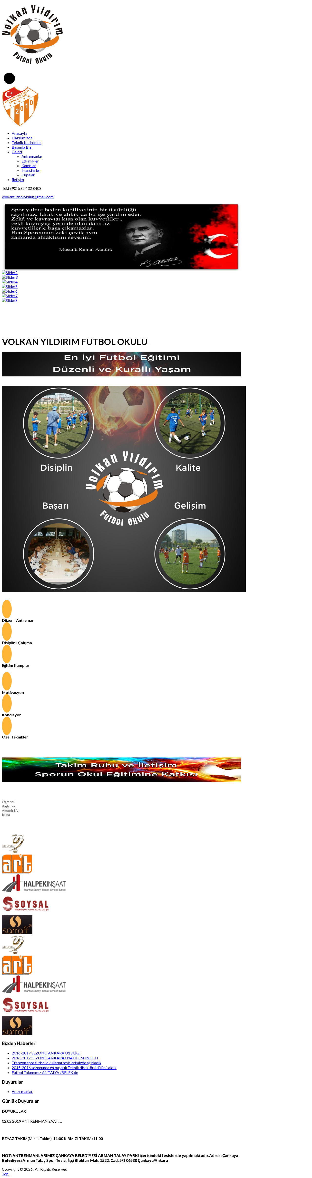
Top (5, 1173)
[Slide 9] (10, 300)
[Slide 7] (10, 295)
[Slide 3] (10, 277)
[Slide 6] (10, 291)
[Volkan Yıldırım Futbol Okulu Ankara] (20, 124)
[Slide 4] (10, 281)
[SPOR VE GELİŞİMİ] (124, 590)
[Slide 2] (10, 272)
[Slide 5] (10, 286)
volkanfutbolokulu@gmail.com (28, 196)
